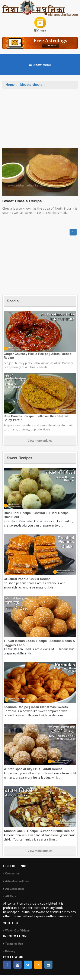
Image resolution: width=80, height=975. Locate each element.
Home (10, 84)
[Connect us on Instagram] (48, 965)
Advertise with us (17, 881)
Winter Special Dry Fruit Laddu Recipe (33, 768)
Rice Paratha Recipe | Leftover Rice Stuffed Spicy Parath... (36, 418)
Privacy (10, 951)
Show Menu (42, 65)
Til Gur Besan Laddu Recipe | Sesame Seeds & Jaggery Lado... (39, 642)
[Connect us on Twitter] (28, 965)
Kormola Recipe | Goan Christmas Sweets (36, 707)
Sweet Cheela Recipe (22, 201)
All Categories (14, 889)
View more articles (40, 440)
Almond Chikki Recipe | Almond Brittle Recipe (39, 830)
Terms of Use (14, 943)
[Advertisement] (40, 120)
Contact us (12, 873)
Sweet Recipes (19, 457)
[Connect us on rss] (38, 965)
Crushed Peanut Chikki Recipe (27, 578)
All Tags (10, 896)
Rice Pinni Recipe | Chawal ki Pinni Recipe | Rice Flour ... (37, 514)
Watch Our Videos (17, 930)
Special (13, 300)
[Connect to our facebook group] (17, 965)
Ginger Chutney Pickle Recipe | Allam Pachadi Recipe (38, 356)
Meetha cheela (31, 84)
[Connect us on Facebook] (7, 965)
